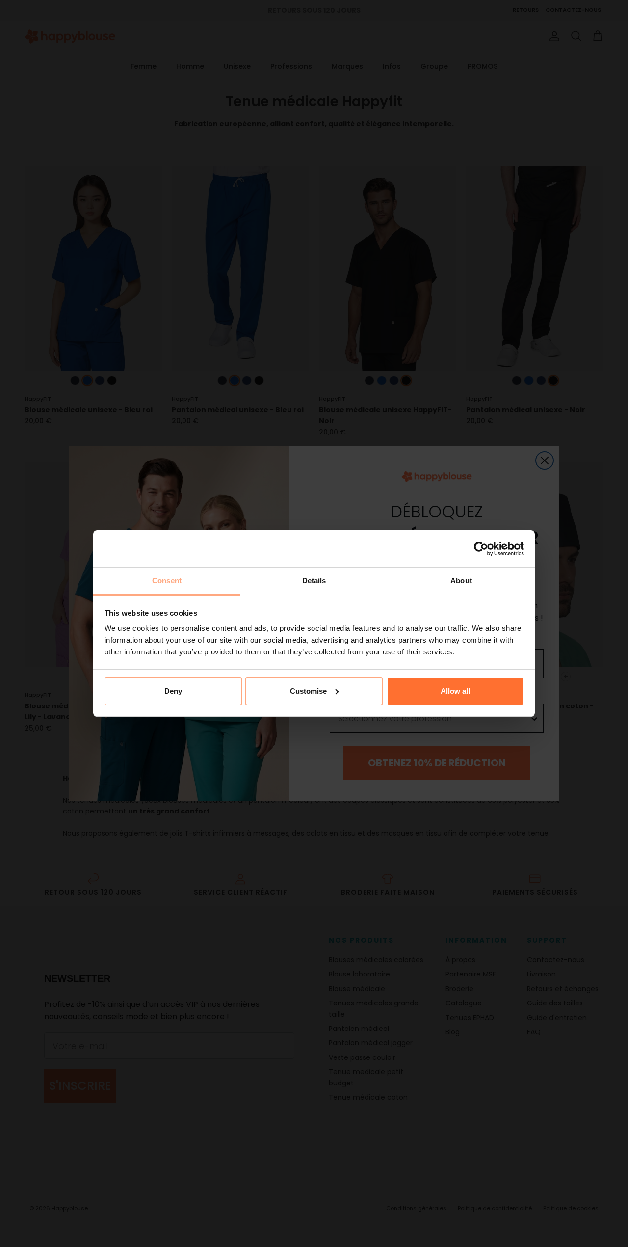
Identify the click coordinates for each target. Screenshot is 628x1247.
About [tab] (461, 580)
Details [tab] (314, 580)
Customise (308, 691)
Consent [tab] (167, 580)
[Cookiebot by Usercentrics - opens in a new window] (481, 549)
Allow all (455, 691)
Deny (173, 691)
